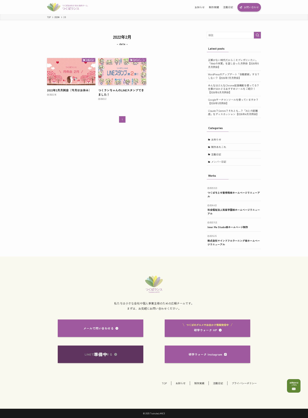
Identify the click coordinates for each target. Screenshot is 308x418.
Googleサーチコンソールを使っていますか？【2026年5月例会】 (233, 101)
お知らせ (216, 139)
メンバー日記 (218, 161)
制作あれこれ (218, 147)
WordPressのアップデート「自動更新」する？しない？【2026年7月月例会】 (234, 76)
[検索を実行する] (257, 35)
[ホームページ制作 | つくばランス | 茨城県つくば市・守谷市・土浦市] (67, 7)
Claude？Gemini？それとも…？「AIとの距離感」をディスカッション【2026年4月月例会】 (233, 112)
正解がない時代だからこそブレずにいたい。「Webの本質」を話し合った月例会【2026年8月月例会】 (233, 63)
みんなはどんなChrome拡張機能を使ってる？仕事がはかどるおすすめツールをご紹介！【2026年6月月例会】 (233, 89)
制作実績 (199, 383)
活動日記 (216, 154)
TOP (164, 383)
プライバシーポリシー (244, 383)
